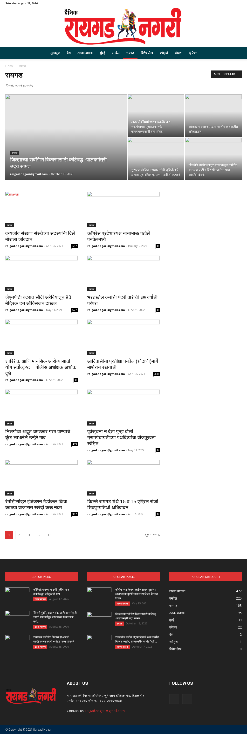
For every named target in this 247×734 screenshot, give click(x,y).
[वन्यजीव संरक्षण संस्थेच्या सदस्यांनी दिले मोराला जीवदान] (41, 209)
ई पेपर (193, 52)
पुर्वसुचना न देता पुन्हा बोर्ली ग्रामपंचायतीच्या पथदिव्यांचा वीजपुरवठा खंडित (121, 438)
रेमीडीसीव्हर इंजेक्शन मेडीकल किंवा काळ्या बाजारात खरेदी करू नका (36, 504)
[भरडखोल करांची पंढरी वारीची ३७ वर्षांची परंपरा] (123, 273)
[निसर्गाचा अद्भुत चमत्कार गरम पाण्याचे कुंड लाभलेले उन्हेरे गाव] (41, 407)
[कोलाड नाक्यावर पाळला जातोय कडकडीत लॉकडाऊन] (213, 115)
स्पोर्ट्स (164, 52)
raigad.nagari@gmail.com (29, 174)
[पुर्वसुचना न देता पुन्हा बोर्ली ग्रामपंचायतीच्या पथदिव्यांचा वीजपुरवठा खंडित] (123, 407)
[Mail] (238, 3)
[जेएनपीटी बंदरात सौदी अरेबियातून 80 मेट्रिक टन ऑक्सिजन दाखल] (41, 273)
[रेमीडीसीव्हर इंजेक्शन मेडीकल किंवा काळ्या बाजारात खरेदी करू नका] (41, 478)
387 (74, 514)
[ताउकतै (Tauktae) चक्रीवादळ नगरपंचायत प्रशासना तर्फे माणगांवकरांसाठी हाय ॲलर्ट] (156, 115)
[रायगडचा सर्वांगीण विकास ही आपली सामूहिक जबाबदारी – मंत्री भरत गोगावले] (17, 643)
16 (49, 535)
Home (9, 66)
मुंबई (102, 52)
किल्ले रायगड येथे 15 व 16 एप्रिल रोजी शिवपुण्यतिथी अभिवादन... (122, 504)
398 (156, 374)
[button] (236, 53)
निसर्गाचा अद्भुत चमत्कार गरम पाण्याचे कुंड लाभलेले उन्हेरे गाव (37, 434)
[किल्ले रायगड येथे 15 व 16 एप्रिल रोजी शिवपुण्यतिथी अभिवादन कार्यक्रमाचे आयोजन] (123, 478)
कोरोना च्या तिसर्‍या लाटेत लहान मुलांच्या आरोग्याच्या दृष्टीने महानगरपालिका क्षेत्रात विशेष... (136, 594)
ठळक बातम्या (40, 599)
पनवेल (115, 52)
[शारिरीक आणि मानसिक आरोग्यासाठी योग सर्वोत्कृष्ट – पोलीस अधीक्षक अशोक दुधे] (41, 337)
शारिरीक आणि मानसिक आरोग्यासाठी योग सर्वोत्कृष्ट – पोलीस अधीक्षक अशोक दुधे (40, 367)
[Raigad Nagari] (123, 27)
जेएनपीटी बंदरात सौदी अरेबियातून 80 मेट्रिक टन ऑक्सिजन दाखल (38, 300)
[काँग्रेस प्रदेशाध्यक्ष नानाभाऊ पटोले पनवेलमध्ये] (123, 209)
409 (74, 444)
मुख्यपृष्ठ (55, 52)
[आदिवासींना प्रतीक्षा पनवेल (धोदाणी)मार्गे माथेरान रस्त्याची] (123, 337)
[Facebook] (230, 3)
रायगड (130, 52)
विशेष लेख (147, 52)
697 (74, 246)
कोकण (178, 52)
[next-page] (60, 535)
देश (69, 52)
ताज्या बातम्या (85, 52)
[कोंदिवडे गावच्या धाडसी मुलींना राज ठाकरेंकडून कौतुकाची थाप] (17, 595)
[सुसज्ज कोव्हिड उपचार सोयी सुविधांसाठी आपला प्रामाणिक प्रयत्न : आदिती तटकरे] (156, 159)
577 (74, 310)
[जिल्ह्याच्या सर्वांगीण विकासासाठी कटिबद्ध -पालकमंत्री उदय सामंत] (66, 147)
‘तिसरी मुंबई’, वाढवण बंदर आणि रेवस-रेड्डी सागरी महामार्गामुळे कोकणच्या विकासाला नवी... (55, 617)
